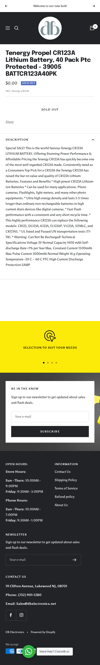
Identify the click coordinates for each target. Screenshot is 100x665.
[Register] (75, 559)
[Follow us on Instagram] (21, 615)
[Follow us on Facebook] (11, 615)
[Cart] (92, 28)
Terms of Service (66, 488)
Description (17, 139)
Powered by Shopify (43, 632)
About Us (61, 505)
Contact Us (62, 472)
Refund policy (64, 497)
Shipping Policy (66, 480)
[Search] (16, 28)
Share (10, 122)
